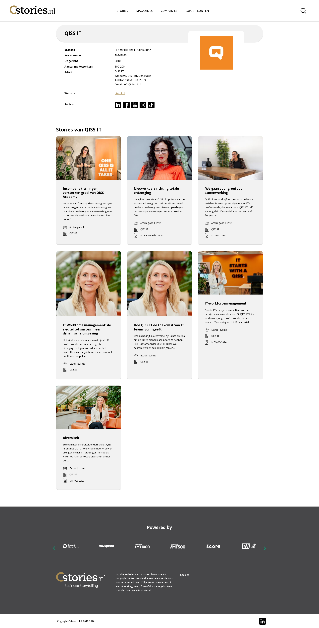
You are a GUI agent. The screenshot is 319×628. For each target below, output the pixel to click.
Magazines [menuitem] (144, 11)
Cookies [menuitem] (184, 574)
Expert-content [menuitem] (198, 11)
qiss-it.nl (120, 93)
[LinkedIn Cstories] (262, 621)
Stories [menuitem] (122, 11)
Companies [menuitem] (169, 11)
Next (265, 548)
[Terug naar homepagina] (32, 7)
